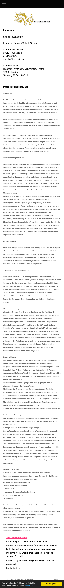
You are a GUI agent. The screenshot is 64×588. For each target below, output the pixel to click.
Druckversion (16, 580)
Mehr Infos (29, 585)
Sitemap (29, 580)
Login (55, 580)
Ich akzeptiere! (51, 583)
